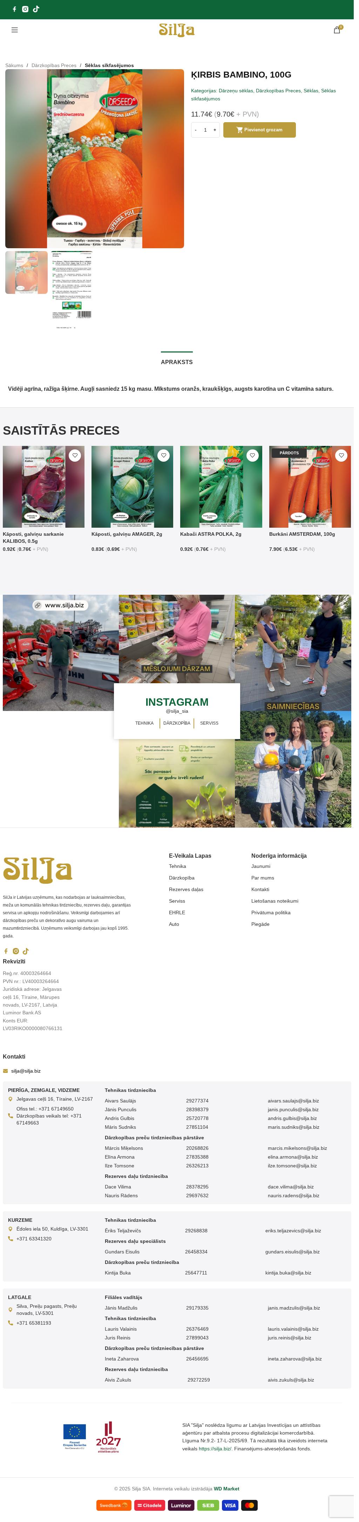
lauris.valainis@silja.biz (293, 1329)
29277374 (197, 1100)
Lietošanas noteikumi (274, 901)
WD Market (226, 1488)
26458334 (196, 1251)
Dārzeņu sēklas (236, 90)
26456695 (197, 1359)
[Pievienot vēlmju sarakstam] (75, 455)
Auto (174, 924)
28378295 (197, 1187)
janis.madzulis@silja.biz (294, 1308)
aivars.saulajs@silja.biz (293, 1100)
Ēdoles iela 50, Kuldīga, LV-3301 (52, 1229)
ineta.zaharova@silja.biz (295, 1359)
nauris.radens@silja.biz (293, 1195)
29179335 (197, 1308)
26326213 (197, 1165)
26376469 (197, 1329)
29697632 (197, 1195)
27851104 (197, 1127)
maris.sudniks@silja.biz (293, 1127)
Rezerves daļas (186, 889)
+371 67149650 (56, 1109)
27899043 (197, 1337)
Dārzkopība (182, 878)
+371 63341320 (34, 1238)
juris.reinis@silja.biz (289, 1337)
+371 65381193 (33, 1323)
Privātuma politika (271, 912)
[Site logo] (177, 29)
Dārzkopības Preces (54, 65)
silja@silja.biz (26, 1071)
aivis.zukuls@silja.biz (291, 1380)
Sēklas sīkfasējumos (109, 65)
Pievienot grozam (263, 129)
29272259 (198, 1380)
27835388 (197, 1157)
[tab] (177, 361)
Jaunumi (260, 866)
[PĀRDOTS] (310, 486)
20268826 (197, 1148)
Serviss (177, 901)
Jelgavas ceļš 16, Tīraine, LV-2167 (54, 1099)
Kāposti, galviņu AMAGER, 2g (127, 534)
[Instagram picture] (61, 653)
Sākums (14, 65)
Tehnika (177, 866)
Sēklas (311, 90)
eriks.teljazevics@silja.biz (293, 1230)
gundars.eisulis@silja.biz (292, 1251)
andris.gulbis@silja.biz (292, 1118)
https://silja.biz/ (215, 1448)
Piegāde (260, 924)
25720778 (197, 1118)
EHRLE (177, 912)
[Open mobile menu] (15, 30)
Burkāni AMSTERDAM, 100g (302, 534)
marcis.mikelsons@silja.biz (297, 1148)
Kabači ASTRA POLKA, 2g (211, 534)
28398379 (197, 1109)
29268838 (196, 1230)
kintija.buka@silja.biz (288, 1273)
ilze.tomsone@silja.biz (292, 1165)
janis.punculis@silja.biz (293, 1109)
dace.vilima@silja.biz (291, 1187)
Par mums (262, 878)
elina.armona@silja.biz (293, 1157)
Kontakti (260, 889)
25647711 (196, 1273)
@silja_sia (177, 711)
